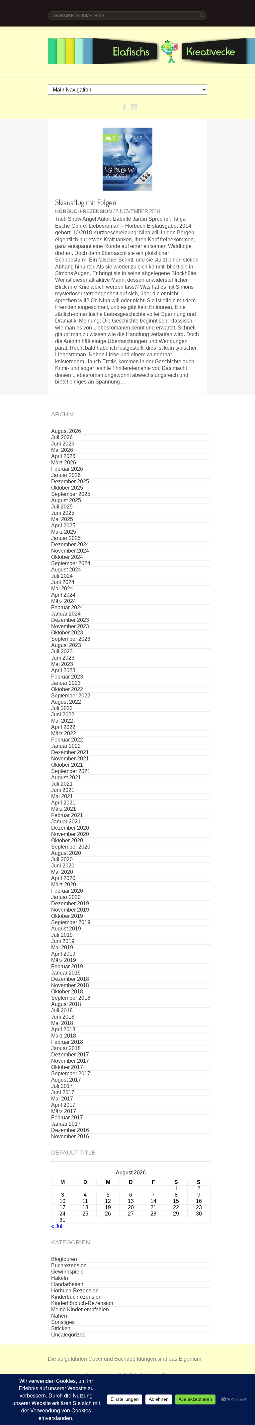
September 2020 (70, 847)
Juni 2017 (62, 1092)
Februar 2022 (67, 739)
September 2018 (70, 998)
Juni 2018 (62, 1017)
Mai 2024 (62, 588)
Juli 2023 (62, 651)
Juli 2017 (62, 1086)
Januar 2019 (66, 973)
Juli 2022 (62, 708)
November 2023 (70, 626)
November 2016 (70, 1136)
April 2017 (63, 1105)
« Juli (57, 1226)
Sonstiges (63, 1322)
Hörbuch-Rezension (83, 211)
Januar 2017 (66, 1124)
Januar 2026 (66, 475)
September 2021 (70, 771)
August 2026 (66, 431)
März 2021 (63, 809)
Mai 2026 (62, 450)
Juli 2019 (62, 935)
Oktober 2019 (67, 916)
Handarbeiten (67, 1284)
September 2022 (70, 695)
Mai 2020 (62, 872)
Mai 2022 (62, 721)
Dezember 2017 (70, 1054)
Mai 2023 (62, 664)
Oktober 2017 (67, 1067)
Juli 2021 (62, 784)
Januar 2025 (66, 538)
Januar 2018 (66, 1048)
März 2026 (63, 462)
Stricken (60, 1328)
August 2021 (66, 777)
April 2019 (63, 954)
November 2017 (70, 1061)
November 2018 (70, 985)
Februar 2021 (67, 815)
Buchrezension (69, 1265)
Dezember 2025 (70, 481)
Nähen (59, 1316)
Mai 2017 (62, 1098)
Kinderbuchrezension (76, 1297)
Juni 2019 (62, 941)
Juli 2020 (62, 859)
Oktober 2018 (67, 991)
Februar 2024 (67, 607)
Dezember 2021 (70, 752)
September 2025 (70, 494)
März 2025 (63, 532)
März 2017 (63, 1111)
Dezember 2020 (70, 828)
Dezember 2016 (70, 1130)
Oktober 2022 (67, 689)
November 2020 (70, 834)
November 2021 (70, 758)
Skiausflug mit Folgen (85, 202)
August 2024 (66, 569)
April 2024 (63, 595)
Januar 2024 (66, 614)
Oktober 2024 (67, 557)
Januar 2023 (66, 683)
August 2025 (66, 500)
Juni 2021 (62, 790)
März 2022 (63, 733)
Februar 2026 (67, 469)
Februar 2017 (67, 1117)
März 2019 (63, 960)
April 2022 (63, 727)
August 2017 (66, 1080)
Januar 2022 (66, 746)
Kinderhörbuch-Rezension (82, 1303)
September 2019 (70, 922)
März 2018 (63, 1036)
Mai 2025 (62, 519)
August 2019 (66, 928)
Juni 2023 (62, 658)
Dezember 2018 (70, 979)
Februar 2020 (67, 891)
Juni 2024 (62, 582)
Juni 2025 (62, 513)
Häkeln (59, 1278)
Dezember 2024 (70, 544)
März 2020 (63, 884)
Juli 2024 (62, 576)
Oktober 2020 (67, 840)
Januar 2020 (66, 897)
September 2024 (70, 563)
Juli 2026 (62, 437)
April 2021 (63, 802)
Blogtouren (64, 1259)
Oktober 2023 (67, 632)
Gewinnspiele (67, 1272)
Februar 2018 (67, 1042)
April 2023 (63, 670)
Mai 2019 (62, 947)
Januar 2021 (66, 821)
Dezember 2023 (70, 620)
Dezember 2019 (70, 903)
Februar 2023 (67, 677)
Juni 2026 (62, 443)
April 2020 (63, 878)
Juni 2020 (62, 865)
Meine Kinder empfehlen (80, 1309)
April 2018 (63, 1029)
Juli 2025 (62, 506)
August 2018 (66, 1004)
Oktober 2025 (67, 488)
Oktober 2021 (67, 765)
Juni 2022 (62, 714)
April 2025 (63, 525)
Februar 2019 (67, 966)
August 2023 (66, 645)
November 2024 (70, 551)
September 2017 (70, 1073)
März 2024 (63, 601)
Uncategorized (68, 1334)
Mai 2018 (62, 1023)
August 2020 (66, 853)
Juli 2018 (62, 1010)
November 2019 (70, 910)
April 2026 (63, 456)
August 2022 (66, 702)
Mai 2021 (62, 796)
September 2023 (70, 639)
